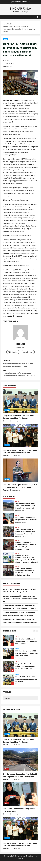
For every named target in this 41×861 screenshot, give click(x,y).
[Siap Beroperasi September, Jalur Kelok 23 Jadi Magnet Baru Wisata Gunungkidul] (20, 759)
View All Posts (28, 352)
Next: (19, 373)
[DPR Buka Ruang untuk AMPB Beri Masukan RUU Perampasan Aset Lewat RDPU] (20, 435)
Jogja (17, 501)
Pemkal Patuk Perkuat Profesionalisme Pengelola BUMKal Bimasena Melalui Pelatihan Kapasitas (8, 570)
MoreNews (29, 856)
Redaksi (7, 61)
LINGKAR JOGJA (20, 8)
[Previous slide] (34, 631)
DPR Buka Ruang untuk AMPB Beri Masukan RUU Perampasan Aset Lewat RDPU (8, 640)
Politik (6, 39)
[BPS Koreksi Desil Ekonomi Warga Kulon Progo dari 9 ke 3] (20, 794)
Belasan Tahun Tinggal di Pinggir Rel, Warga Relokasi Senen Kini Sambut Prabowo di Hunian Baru (20, 598)
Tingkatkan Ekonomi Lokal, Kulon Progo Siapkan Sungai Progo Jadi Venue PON (8, 531)
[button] (3, 17)
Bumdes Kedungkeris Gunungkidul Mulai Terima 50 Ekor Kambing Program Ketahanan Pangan (8, 544)
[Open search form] (37, 17)
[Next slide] (37, 631)
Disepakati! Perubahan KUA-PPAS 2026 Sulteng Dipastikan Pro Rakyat (8, 666)
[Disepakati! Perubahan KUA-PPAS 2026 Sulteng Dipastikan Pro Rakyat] (20, 401)
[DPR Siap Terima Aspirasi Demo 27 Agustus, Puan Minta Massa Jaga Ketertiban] (20, 470)
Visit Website (12, 352)
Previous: (18, 363)
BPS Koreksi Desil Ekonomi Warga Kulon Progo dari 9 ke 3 (8, 518)
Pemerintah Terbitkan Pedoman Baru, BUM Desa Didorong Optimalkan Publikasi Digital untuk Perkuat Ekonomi (8, 557)
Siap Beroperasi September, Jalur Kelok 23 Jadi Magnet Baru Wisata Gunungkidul (8, 505)
